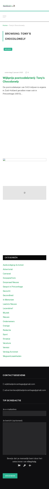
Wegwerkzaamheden (12, 356)
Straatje (6, 339)
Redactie (7, 330)
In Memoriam (8, 300)
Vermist (6, 347)
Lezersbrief (8, 308)
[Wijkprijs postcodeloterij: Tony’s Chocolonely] (24, 58)
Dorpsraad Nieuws (11, 282)
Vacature (7, 343)
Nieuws (8, 49)
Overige (6, 326)
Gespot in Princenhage (13, 287)
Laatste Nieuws (10, 304)
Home (5, 25)
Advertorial (8, 269)
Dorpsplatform (9, 278)
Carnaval (7, 274)
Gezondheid (8, 295)
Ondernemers (9, 321)
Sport (5, 334)
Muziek (6, 313)
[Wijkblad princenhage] (9, 5)
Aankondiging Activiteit (13, 265)
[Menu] (4, 16)
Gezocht (6, 291)
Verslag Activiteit (10, 352)
